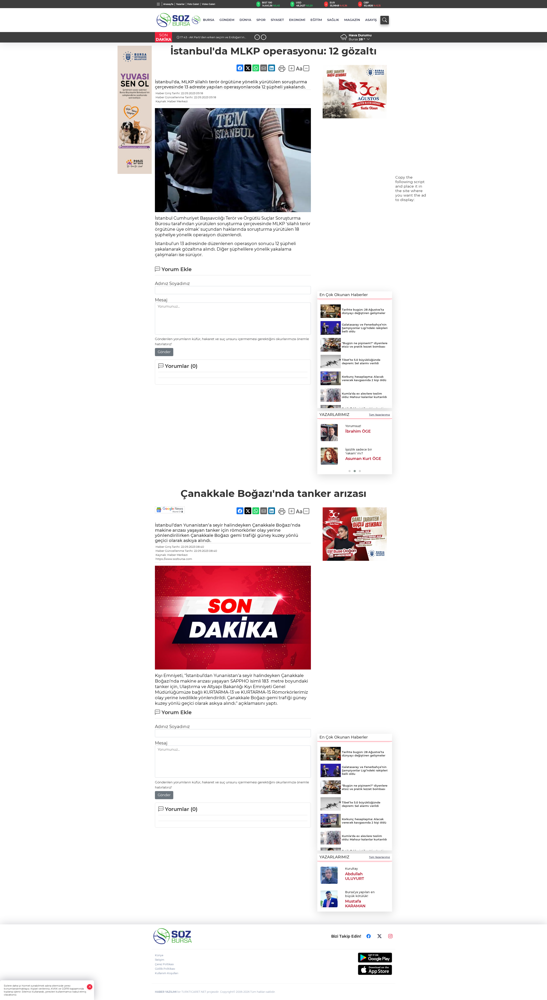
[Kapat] (89, 987)
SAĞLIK (333, 20)
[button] (322, 447)
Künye (159, 955)
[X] (379, 936)
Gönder (164, 352)
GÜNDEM (226, 20)
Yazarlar (180, 4)
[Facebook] (368, 936)
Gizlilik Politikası (165, 968)
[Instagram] (390, 936)
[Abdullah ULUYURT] (329, 874)
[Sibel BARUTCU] (329, 432)
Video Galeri (208, 4)
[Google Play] (365, 958)
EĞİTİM (316, 20)
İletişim (159, 959)
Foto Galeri (193, 4)
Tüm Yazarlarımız (379, 414)
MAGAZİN (352, 20)
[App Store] (365, 970)
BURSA (208, 20)
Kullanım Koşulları (166, 973)
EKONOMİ (297, 20)
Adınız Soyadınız (172, 283)
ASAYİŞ (371, 20)
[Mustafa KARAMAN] (329, 898)
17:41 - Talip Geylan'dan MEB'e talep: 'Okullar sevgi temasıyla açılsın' (213, 38)
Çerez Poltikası (164, 964)
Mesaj (161, 299)
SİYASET (277, 20)
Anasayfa (168, 4)
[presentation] (257, 37)
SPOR (261, 20)
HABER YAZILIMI (166, 991)
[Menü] (158, 4)
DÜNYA (245, 20)
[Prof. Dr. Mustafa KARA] (329, 456)
